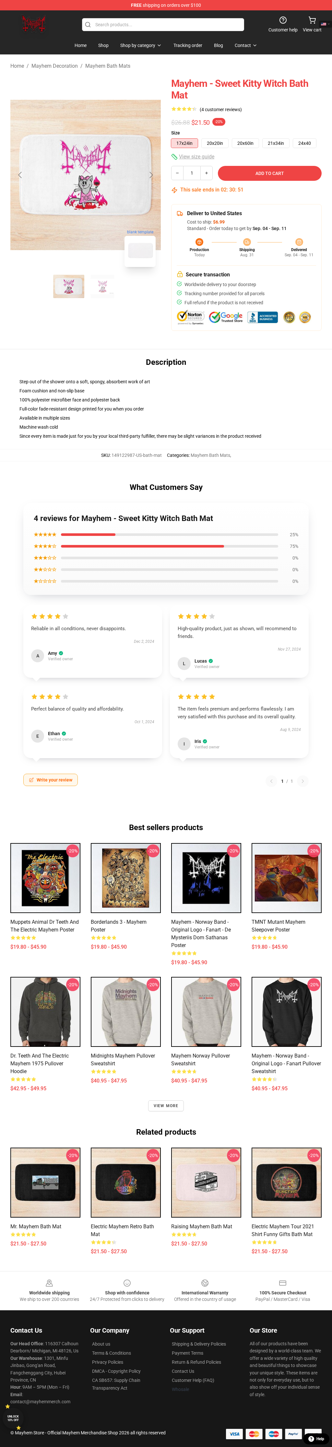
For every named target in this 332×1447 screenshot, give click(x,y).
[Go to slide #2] (102, 286)
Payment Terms (187, 1353)
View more (166, 1106)
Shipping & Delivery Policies (199, 1344)
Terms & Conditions (111, 1353)
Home (17, 66)
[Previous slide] (20, 175)
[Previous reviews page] (271, 781)
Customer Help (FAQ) (193, 1380)
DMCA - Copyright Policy (116, 1371)
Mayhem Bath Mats (107, 66)
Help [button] (320, 1439)
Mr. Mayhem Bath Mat (35, 1226)
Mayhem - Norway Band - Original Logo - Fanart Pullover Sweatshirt (286, 1063)
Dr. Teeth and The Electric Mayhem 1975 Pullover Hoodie (39, 1063)
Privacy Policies (107, 1362)
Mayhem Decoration (54, 66)
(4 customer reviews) (221, 109)
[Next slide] (151, 175)
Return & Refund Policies (196, 1362)
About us (101, 1344)
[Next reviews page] (303, 781)
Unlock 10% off (13, 1418)
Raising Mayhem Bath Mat (201, 1226)
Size (175, 132)
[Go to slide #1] (68, 286)
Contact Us (183, 1371)
